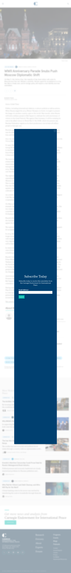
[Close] (55, 131)
